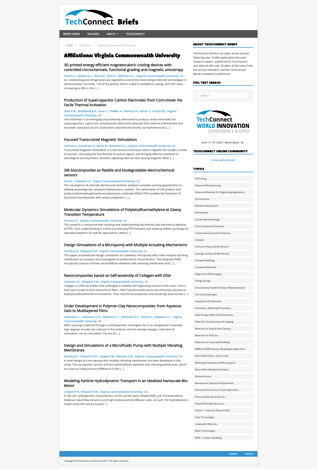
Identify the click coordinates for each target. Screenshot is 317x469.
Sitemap (233, 453)
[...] (96, 88)
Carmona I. (70, 145)
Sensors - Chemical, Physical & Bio (212, 410)
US (181, 76)
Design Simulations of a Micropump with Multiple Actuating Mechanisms (125, 244)
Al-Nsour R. (71, 220)
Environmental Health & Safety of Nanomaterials (220, 287)
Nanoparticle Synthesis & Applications (214, 383)
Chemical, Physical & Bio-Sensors (212, 246)
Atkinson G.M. (124, 356)
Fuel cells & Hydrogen (206, 294)
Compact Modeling (204, 260)
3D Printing (200, 178)
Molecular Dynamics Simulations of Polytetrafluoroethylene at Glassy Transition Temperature (122, 212)
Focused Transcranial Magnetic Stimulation (100, 139)
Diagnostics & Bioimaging (208, 273)
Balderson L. (85, 76)
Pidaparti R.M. (89, 251)
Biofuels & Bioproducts (206, 205)
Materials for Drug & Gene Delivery (213, 328)
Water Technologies (205, 430)
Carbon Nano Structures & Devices (213, 233)
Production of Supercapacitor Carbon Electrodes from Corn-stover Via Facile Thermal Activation (123, 102)
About (111, 34)
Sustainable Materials (206, 424)
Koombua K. (71, 251)
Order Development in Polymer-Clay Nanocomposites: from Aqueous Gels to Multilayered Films (122, 308)
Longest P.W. (107, 356)
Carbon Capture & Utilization (209, 226)
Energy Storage (203, 280)
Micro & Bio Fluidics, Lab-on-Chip (211, 355)
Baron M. (102, 145)
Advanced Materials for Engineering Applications (220, 192)
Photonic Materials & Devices (210, 396)
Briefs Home (71, 34)
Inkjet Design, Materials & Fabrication (214, 314)
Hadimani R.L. (125, 76)
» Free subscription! (223, 160)
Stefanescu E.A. (91, 317)
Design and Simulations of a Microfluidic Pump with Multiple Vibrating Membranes (123, 348)
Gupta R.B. (158, 111)
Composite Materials (205, 267)
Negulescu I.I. (162, 317)
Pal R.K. (68, 181)
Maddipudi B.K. (87, 111)
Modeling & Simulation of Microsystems (215, 362)
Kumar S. (145, 111)
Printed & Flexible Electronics (210, 403)
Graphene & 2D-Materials (208, 301)
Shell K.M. (70, 111)
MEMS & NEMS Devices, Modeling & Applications (220, 349)
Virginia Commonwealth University (157, 76)
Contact (249, 453)
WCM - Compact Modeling (208, 437)
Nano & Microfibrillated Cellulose (212, 369)
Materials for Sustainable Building (212, 342)
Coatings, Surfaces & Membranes (212, 253)
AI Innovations (202, 198)
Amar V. (103, 111)
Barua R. (100, 76)
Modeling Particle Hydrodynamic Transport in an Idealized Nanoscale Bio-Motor (126, 383)
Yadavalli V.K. (83, 181)
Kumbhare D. (87, 145)
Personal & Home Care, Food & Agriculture (217, 389)
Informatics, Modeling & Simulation (213, 308)
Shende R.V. (131, 111)
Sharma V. (70, 76)
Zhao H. (111, 76)
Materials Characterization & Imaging (214, 321)
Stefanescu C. (72, 317)
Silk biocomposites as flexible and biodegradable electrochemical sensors (119, 172)
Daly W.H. (147, 317)
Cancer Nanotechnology (207, 219)
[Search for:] (223, 96)
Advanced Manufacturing (208, 185)
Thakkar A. (115, 111)
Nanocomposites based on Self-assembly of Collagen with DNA (117, 275)
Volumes (93, 34)
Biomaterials (201, 212)
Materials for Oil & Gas (206, 335)
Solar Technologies (204, 417)
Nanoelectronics (203, 376)
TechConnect (135, 34)
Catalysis (199, 239)
